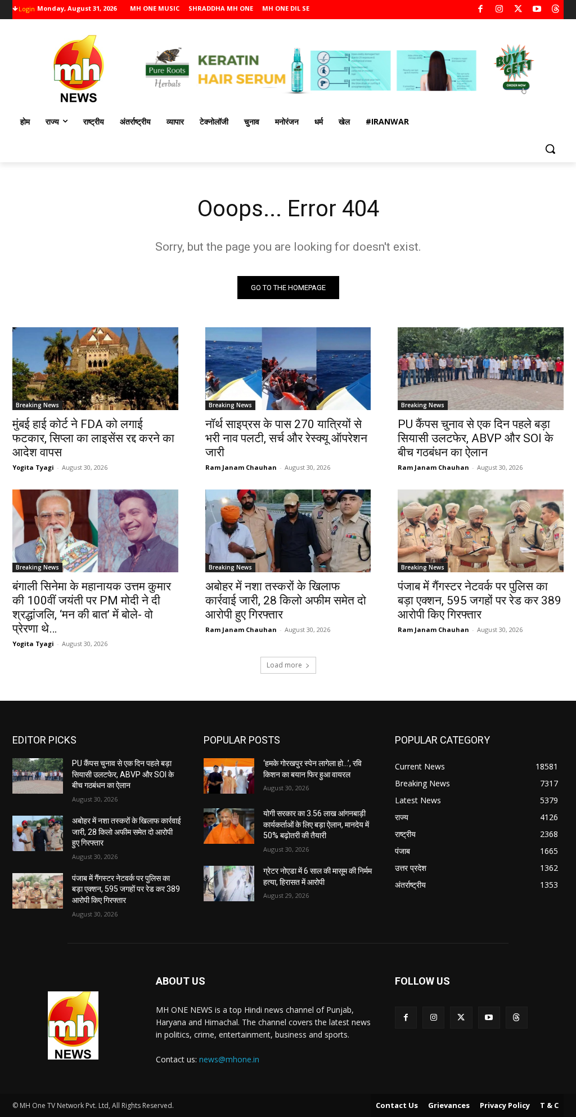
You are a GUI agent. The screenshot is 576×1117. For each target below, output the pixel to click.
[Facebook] (480, 10)
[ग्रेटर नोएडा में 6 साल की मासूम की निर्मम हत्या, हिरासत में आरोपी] (229, 883)
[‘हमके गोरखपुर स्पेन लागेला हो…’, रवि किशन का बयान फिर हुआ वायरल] (229, 776)
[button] (550, 148)
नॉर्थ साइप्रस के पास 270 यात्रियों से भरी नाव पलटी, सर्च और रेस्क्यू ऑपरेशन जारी (286, 438)
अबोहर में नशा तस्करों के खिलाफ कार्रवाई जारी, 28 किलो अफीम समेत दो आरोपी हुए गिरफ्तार (285, 600)
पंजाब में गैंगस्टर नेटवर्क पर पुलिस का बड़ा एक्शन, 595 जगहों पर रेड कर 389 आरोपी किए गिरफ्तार (479, 600)
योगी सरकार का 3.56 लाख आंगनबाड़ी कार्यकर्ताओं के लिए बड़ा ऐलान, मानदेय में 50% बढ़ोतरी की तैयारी (316, 824)
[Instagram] (499, 10)
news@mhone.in (229, 1059)
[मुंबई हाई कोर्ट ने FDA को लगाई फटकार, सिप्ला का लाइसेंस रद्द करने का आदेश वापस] (95, 368)
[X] (518, 10)
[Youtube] (537, 10)
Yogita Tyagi (33, 467)
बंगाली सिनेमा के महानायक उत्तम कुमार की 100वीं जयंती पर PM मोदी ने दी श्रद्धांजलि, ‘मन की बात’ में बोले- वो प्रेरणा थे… (91, 607)
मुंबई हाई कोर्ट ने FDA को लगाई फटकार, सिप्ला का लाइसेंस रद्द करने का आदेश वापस (93, 438)
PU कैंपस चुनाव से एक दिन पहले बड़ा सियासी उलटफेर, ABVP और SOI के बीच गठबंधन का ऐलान (476, 438)
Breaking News (37, 405)
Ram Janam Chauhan (241, 467)
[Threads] (556, 10)
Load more (284, 665)
